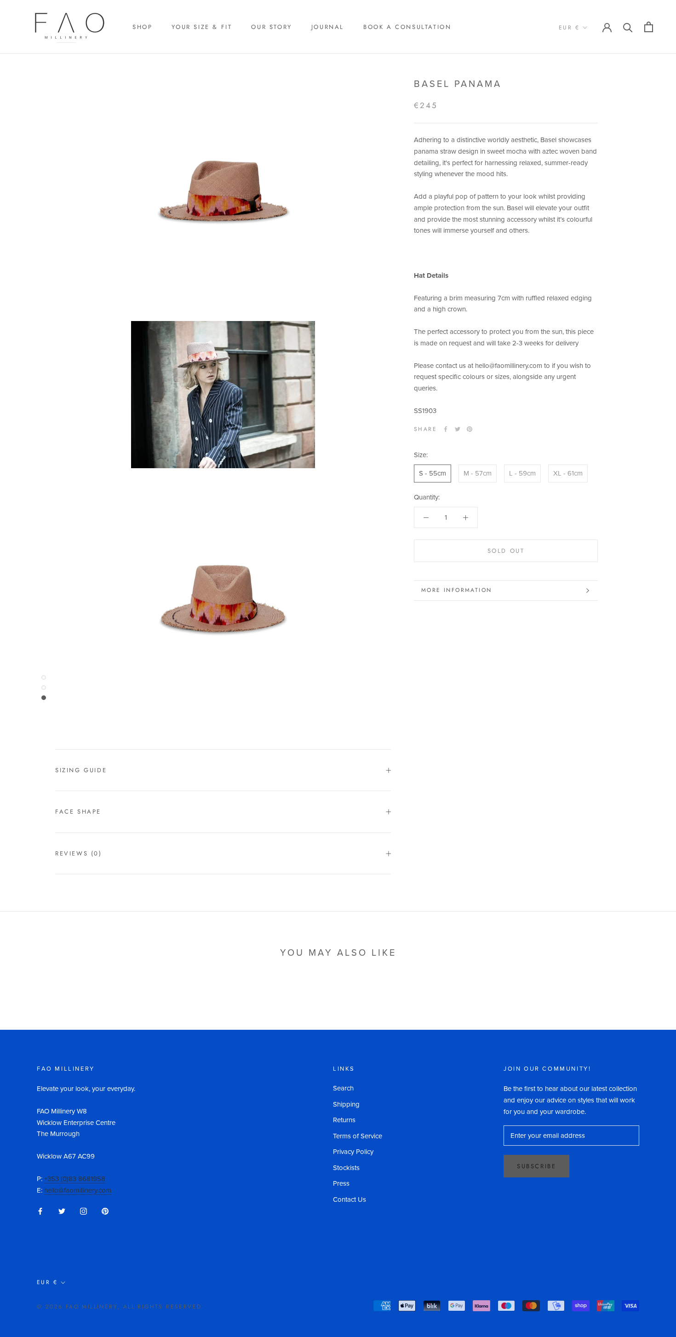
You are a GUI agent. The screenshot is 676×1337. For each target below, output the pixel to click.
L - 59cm (522, 473)
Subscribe (536, 1166)
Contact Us (349, 1199)
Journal (327, 27)
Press (341, 1183)
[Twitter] (457, 429)
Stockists (346, 1168)
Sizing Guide (81, 770)
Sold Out (506, 550)
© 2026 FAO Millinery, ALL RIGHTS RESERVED (119, 1307)
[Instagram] (83, 1210)
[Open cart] (648, 27)
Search (343, 1088)
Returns (344, 1120)
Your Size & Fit (202, 27)
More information (456, 590)
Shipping (346, 1104)
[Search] (628, 27)
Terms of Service (357, 1136)
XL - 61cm (568, 473)
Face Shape (78, 811)
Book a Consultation (407, 27)
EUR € (569, 27)
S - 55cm (432, 473)
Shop (142, 27)
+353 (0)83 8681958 (74, 1179)
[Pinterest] (469, 429)
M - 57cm (478, 473)
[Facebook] (445, 429)
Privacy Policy (353, 1152)
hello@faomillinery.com (77, 1190)
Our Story (271, 27)
